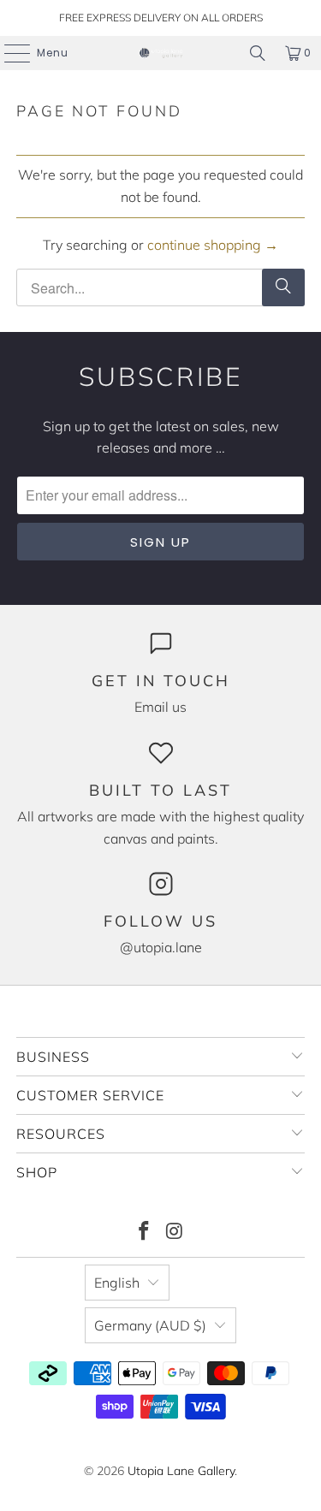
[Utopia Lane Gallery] (160, 53)
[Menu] (8, 53)
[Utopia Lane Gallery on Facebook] (145, 1232)
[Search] (257, 53)
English (117, 1282)
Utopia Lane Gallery (181, 1470)
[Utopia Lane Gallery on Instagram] (175, 1232)
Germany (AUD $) (150, 1325)
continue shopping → (212, 244)
